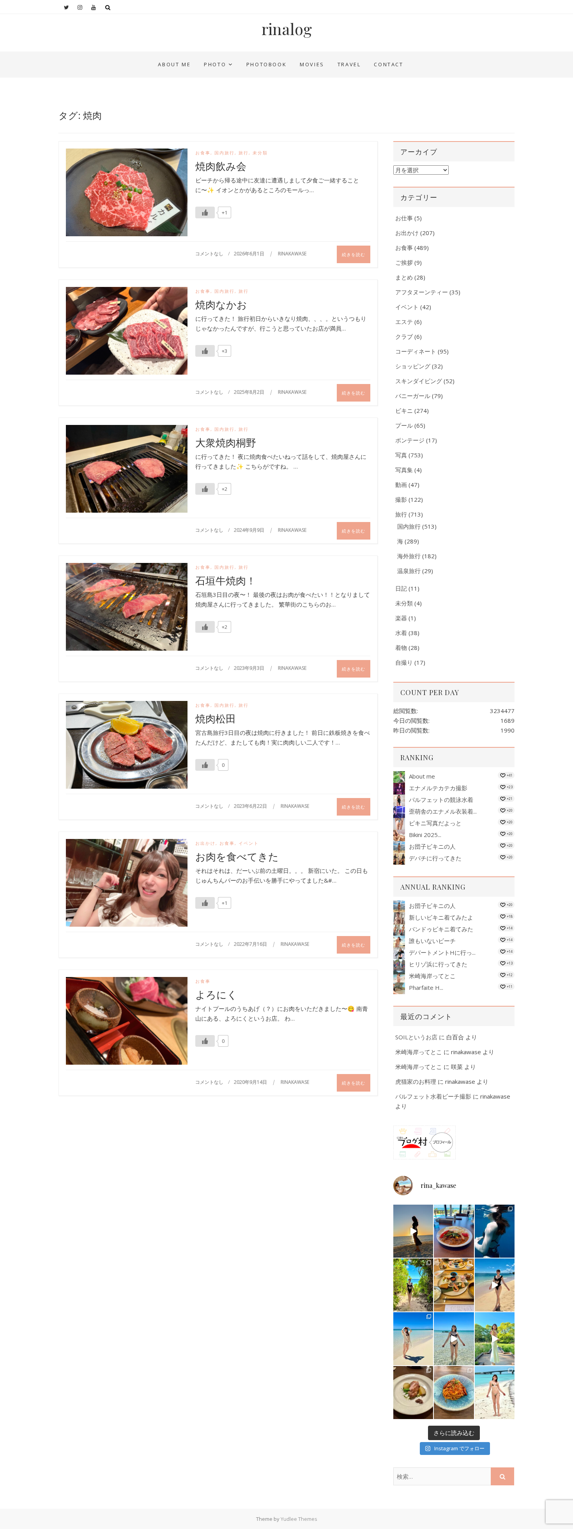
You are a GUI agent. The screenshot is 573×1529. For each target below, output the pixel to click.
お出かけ (205, 843)
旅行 (244, 153)
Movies (312, 64)
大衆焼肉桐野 (225, 442)
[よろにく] (126, 1022)
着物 (401, 647)
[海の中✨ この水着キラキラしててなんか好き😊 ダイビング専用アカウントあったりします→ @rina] (495, 1231)
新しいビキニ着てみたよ (441, 917)
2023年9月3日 (249, 668)
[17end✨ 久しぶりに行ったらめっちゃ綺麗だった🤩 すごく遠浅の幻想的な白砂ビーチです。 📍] (454, 1338)
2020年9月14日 (251, 1082)
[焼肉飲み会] (126, 194)
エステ (404, 322)
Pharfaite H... (426, 987)
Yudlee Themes (299, 1518)
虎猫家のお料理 (415, 1081)
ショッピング (412, 366)
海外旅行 (409, 556)
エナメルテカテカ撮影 (438, 788)
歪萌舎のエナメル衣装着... (443, 811)
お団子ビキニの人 (432, 846)
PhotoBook (266, 64)
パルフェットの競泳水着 (441, 799)
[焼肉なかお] (126, 332)
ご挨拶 (404, 262)
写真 (401, 455)
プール (404, 425)
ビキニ (404, 410)
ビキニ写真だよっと (435, 823)
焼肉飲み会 (220, 166)
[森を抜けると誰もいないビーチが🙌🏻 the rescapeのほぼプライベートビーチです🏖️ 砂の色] (413, 1284)
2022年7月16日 (251, 944)
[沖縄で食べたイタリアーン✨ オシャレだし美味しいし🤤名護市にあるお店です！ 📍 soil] (413, 1392)
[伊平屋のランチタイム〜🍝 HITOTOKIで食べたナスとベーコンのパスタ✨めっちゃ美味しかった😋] (454, 1392)
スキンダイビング (418, 381)
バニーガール (412, 396)
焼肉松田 (215, 718)
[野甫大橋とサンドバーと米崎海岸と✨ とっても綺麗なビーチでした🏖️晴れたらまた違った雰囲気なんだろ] (495, 1392)
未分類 (260, 153)
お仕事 (404, 218)
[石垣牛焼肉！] (126, 608)
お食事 (202, 153)
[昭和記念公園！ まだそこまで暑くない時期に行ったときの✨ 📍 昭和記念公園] (495, 1338)
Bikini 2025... (425, 835)
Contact (388, 64)
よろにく (216, 994)
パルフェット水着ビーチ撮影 (433, 1096)
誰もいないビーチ (432, 941)
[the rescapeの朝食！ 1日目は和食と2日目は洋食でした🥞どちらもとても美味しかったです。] (454, 1284)
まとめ (404, 277)
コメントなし (209, 253)
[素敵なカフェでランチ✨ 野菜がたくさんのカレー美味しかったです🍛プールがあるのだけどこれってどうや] (454, 1231)
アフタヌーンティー (421, 292)
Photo (215, 64)
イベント (249, 843)
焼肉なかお (221, 304)
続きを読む (353, 254)
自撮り (404, 662)
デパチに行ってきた (435, 858)
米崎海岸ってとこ (432, 976)
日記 (401, 588)
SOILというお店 (416, 1037)
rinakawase (292, 253)
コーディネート (415, 351)
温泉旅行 (409, 571)
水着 (401, 633)
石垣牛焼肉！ (225, 580)
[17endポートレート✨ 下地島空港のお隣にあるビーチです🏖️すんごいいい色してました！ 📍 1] (413, 1338)
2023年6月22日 (251, 806)
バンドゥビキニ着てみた (441, 929)
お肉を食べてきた (237, 856)
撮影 (401, 499)
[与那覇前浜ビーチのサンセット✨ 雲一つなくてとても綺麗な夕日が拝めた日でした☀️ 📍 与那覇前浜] (413, 1231)
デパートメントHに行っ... (442, 952)
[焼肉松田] (126, 746)
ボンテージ (409, 440)
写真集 (404, 470)
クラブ (404, 336)
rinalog (287, 28)
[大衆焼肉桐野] (126, 470)
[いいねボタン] (205, 212)
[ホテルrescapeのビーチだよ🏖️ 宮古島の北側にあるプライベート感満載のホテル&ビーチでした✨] (495, 1284)
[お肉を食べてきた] (126, 884)
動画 (401, 484)
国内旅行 (224, 153)
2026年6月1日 (249, 253)
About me (174, 64)
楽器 (401, 618)
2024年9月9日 (249, 530)
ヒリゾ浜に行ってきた (438, 964)
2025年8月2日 (249, 392)
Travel (349, 64)
